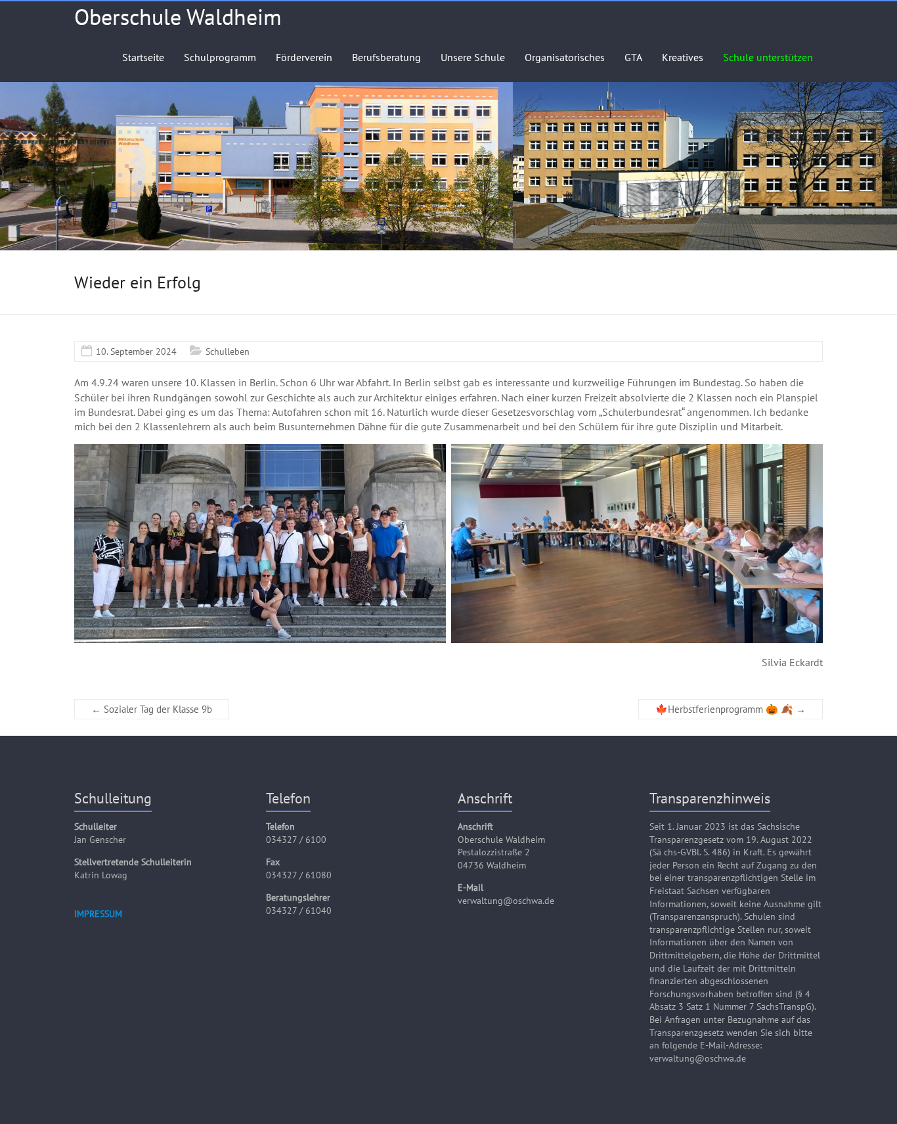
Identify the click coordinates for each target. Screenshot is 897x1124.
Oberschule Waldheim (178, 16)
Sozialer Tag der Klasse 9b (151, 709)
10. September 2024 (136, 351)
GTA (633, 57)
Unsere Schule (473, 57)
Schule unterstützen (768, 57)
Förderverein (304, 57)
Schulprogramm (220, 57)
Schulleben (228, 351)
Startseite (143, 57)
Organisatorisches (565, 57)
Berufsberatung (386, 57)
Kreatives (682, 57)
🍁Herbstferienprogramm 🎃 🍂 (730, 709)
